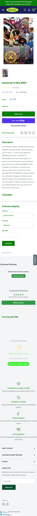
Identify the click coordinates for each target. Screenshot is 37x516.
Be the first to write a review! (18, 364)
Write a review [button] (18, 303)
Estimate (8, 243)
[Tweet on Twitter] (29, 132)
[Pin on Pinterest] (25, 132)
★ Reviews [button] (35, 260)
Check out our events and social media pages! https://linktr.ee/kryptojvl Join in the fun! (18, 3)
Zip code (5, 230)
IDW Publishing (7, 92)
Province (5, 221)
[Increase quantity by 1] (23, 106)
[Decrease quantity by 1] (12, 106)
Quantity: (5, 106)
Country (4, 211)
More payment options (18, 125)
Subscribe (9, 487)
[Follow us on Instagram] (7, 504)
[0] (33, 10)
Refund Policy (6, 253)
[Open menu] (3, 10)
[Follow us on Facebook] (3, 504)
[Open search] (25, 10)
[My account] (29, 10)
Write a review (18, 276)
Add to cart (18, 114)
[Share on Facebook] (21, 132)
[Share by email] (33, 132)
